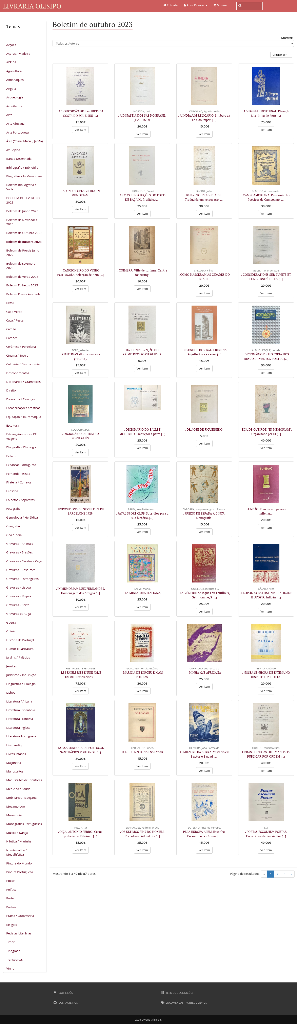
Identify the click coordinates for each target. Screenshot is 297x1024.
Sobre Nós (65, 993)
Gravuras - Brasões (19, 552)
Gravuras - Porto (17, 605)
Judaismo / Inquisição (21, 675)
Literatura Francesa (19, 719)
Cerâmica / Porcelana (21, 346)
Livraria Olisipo (32, 6)
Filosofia (12, 491)
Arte (9, 115)
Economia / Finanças (20, 399)
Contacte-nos (68, 1002)
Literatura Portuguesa (21, 736)
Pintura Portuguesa (19, 872)
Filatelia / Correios (19, 482)
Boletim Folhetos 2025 (22, 285)
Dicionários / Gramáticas (23, 382)
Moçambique (15, 806)
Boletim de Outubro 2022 (24, 233)
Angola (11, 89)
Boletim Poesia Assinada (23, 294)
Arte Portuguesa (17, 132)
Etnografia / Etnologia (21, 447)
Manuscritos (14, 771)
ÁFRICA (11, 62)
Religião (11, 925)
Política (11, 889)
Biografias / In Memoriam (24, 176)
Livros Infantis (16, 754)
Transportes (14, 959)
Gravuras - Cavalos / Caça (24, 561)
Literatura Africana (19, 701)
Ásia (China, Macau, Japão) (24, 141)
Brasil (10, 303)
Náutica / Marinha (18, 841)
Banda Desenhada (19, 159)
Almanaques (15, 80)
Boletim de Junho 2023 (22, 211)
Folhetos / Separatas (20, 500)
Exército (11, 456)
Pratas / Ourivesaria (20, 916)
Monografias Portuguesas (24, 824)
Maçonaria (13, 763)
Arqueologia (14, 97)
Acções (11, 45)
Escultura (12, 425)
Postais (11, 907)
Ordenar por (280, 54)
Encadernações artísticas (23, 408)
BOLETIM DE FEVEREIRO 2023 (23, 200)
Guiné (10, 631)
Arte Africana (15, 123)
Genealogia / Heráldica (22, 517)
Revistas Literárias (18, 933)
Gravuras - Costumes (20, 570)
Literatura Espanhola (20, 710)
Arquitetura (14, 106)
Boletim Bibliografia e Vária (21, 187)
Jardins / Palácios (18, 657)
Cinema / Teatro (17, 355)
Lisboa (10, 692)
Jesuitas (11, 666)
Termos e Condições (179, 993)
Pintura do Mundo (19, 863)
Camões (11, 338)
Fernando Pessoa (18, 474)
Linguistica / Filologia (21, 684)
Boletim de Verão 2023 (22, 277)
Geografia (13, 526)
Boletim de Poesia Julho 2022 (22, 252)
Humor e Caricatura (20, 649)
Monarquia (14, 815)
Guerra (11, 622)
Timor (10, 942)
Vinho (10, 968)
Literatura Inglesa (18, 727)
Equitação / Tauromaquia (23, 417)
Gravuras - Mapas (18, 596)
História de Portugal (20, 640)
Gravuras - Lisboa (18, 587)
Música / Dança (17, 833)
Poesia (10, 881)
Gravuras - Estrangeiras (22, 579)
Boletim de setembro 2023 (21, 265)
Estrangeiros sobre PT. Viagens (21, 436)
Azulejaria (13, 150)
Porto (10, 898)
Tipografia (13, 951)
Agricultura (14, 71)
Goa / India (14, 535)
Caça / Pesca (14, 320)
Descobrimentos (17, 373)
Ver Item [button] (80, 130)
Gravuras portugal (19, 614)
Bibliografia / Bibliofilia (22, 167)
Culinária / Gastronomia (23, 364)
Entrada (172, 5)
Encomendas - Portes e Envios (186, 1002)
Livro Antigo (14, 745)
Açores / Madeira (18, 53)
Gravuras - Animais (19, 544)
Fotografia (13, 508)
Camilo (11, 329)
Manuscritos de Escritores (24, 780)
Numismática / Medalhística (16, 852)
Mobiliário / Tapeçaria (21, 797)
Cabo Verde (14, 312)
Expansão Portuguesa (21, 465)
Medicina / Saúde (18, 789)
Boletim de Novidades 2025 (21, 222)
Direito (11, 390)
